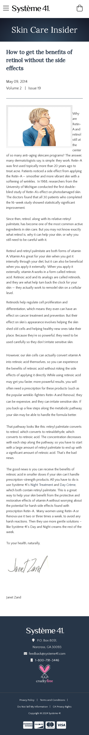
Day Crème (68, 485)
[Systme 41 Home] (32, 8)
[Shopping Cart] (80, 9)
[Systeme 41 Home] (44, 630)
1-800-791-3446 (47, 660)
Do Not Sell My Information (32, 706)
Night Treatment (42, 485)
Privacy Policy (26, 700)
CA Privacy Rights (62, 706)
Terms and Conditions (52, 700)
